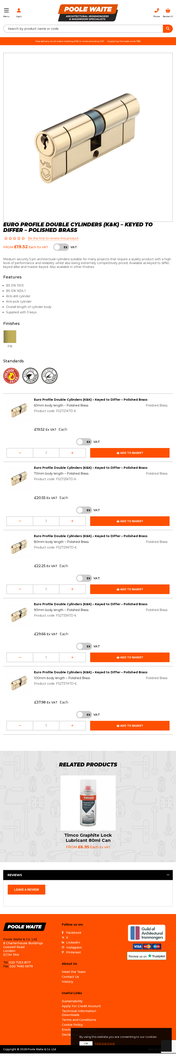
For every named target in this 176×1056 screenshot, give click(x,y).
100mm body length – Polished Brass (62, 678)
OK (86, 1043)
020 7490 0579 (21, 966)
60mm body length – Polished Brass (61, 405)
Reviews (15, 875)
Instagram (74, 947)
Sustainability (72, 1001)
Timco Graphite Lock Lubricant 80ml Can (88, 838)
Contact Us (70, 977)
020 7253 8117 (20, 962)
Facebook (73, 933)
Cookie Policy (72, 1025)
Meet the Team (74, 972)
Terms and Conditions (79, 1020)
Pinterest (73, 952)
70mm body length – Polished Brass (61, 473)
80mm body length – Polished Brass (61, 542)
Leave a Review (26, 889)
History (67, 982)
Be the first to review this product (53, 238)
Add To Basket (131, 452)
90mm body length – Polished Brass (61, 610)
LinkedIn (73, 942)
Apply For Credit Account (81, 1006)
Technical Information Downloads (79, 1013)
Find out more (105, 1043)
